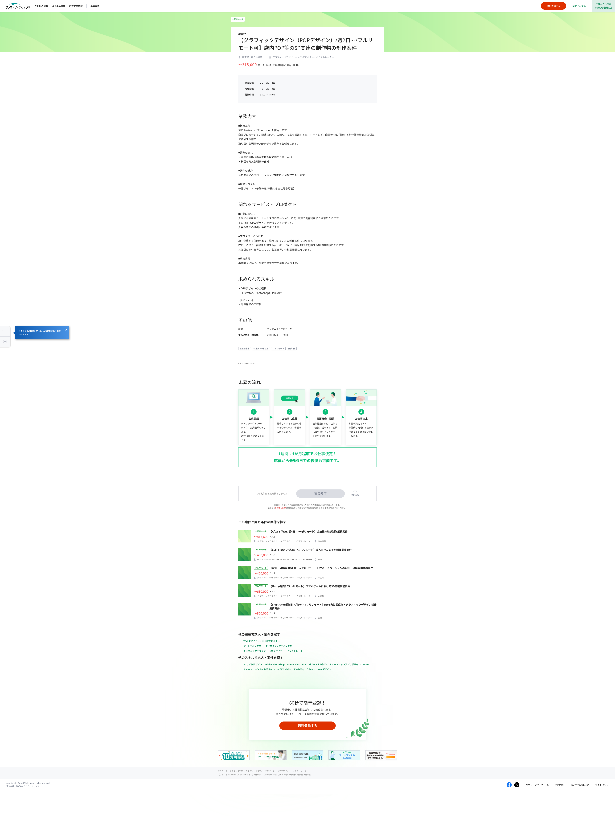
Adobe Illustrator (296, 664)
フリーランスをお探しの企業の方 (603, 6)
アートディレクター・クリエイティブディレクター (268, 646)
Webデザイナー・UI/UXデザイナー (261, 641)
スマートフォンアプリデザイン (345, 664)
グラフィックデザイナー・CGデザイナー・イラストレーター (274, 650)
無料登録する (307, 725)
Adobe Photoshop (275, 664)
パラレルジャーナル (536, 784)
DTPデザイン (324, 669)
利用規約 (559, 784)
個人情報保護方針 (580, 784)
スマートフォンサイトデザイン (259, 669)
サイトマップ (602, 784)
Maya (366, 664)
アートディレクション (304, 669)
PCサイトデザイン (252, 664)
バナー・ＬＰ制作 (318, 664)
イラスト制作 (284, 669)
